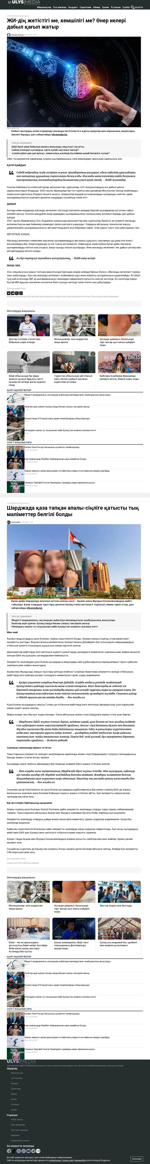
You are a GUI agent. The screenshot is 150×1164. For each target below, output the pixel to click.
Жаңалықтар (44, 7)
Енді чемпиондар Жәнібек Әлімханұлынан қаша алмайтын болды (55, 459)
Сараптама (85, 7)
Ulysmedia (15, 522)
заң (41, 296)
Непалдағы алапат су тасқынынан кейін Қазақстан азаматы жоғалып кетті (60, 430)
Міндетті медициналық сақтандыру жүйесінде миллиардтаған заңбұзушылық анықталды (67, 395)
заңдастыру (60, 296)
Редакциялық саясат (20, 1140)
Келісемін (137, 1159)
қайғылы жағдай (30, 863)
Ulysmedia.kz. (60, 134)
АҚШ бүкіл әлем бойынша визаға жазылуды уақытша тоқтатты (48, 146)
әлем (36, 296)
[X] (17, 293)
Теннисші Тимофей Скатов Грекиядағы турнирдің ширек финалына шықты (59, 482)
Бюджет (73, 7)
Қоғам (105, 7)
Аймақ (96, 7)
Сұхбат (126, 7)
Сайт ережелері (18, 1125)
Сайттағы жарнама (19, 1130)
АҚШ (9, 296)
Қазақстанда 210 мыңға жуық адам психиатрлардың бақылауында (56, 418)
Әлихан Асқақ (17, 35)
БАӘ (20, 863)
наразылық (48, 296)
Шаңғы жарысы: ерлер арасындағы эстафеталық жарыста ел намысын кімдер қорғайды (67, 471)
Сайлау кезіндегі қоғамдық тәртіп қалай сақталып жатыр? (45, 150)
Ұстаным (116, 7)
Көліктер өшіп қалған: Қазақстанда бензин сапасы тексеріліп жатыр (56, 406)
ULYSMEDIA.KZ (12, 16)
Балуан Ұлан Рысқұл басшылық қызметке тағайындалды (52, 447)
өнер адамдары (111, 296)
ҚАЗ (137, 7)
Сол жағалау (60, 7)
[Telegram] (13, 293)
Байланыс (15, 1135)
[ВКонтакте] (8, 293)
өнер (69, 296)
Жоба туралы (17, 1119)
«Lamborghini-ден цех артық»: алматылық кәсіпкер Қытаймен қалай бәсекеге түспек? (61, 153)
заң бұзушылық (19, 296)
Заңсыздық (97, 296)
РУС (141, 7)
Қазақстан (12, 863)
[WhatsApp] (21, 293)
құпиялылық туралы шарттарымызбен (67, 1160)
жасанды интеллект (81, 296)
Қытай (31, 296)
